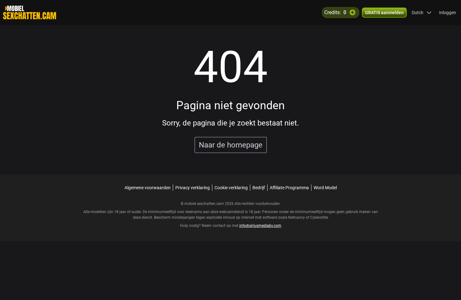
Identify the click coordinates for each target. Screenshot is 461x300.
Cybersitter (319, 217)
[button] (421, 12)
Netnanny (297, 217)
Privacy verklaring (192, 187)
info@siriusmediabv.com (260, 225)
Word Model (325, 187)
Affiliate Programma (289, 187)
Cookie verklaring (231, 187)
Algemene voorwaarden (148, 187)
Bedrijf (258, 187)
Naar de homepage (230, 145)
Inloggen (447, 12)
